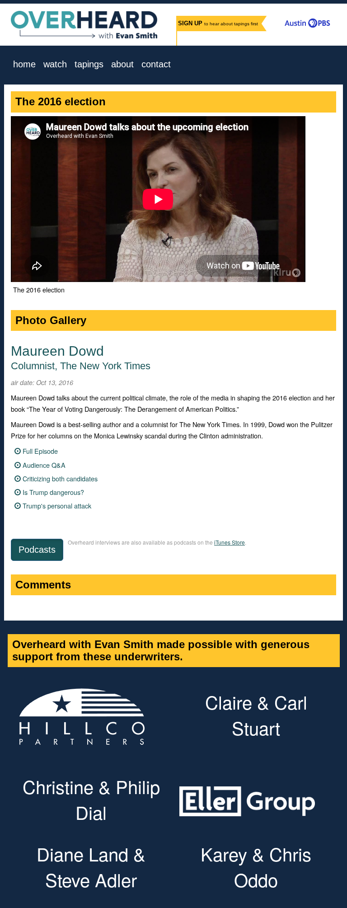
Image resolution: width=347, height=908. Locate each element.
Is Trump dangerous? (53, 492)
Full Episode (40, 451)
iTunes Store (229, 542)
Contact (156, 64)
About (122, 64)
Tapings (89, 64)
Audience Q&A (44, 465)
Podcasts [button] (37, 550)
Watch (55, 64)
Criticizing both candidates (60, 478)
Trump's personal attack (57, 505)
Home (24, 64)
